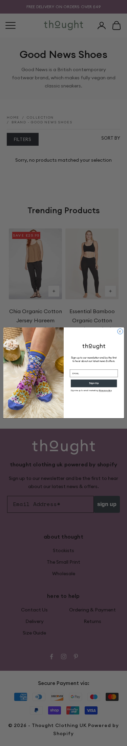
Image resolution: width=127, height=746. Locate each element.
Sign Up (94, 383)
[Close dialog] (120, 331)
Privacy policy (105, 390)
